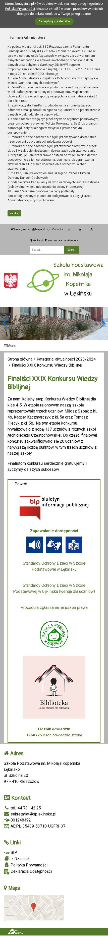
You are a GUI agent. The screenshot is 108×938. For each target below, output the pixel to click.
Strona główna (21, 229)
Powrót (21, 484)
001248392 (20, 820)
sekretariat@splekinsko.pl (33, 814)
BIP (13, 852)
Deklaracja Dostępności (31, 871)
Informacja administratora (62, 240)
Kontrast (37, 240)
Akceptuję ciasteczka (54, 21)
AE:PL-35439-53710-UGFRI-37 (37, 826)
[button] (102, 323)
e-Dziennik (20, 858)
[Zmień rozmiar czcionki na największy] (91, 229)
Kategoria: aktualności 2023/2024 (66, 359)
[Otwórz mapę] (34, 907)
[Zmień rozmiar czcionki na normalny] (69, 229)
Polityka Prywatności (28, 865)
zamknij (14, 213)
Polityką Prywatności (20, 9)
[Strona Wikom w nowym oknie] (15, 931)
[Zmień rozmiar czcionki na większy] (80, 229)
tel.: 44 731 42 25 (25, 808)
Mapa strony (42, 229)
